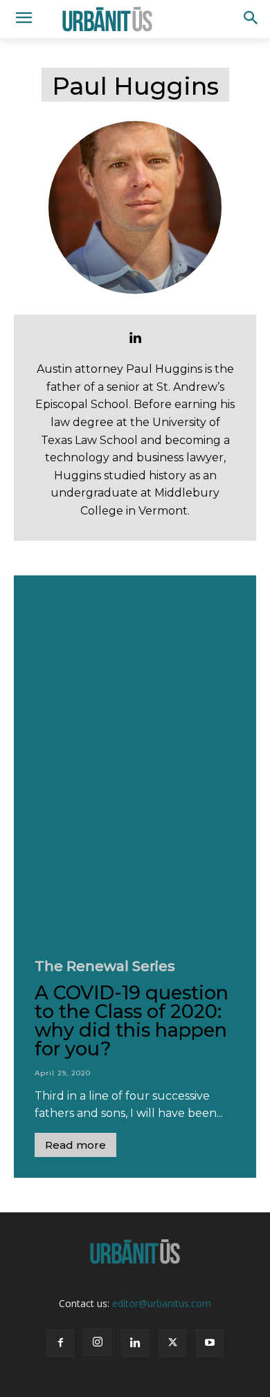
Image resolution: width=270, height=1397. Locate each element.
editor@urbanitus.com (161, 1303)
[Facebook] (60, 1343)
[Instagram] (97, 1342)
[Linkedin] (135, 337)
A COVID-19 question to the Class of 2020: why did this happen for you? (131, 1020)
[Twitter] (172, 1343)
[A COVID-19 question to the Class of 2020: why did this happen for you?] (135, 756)
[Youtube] (210, 1343)
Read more (75, 1144)
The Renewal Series (105, 966)
